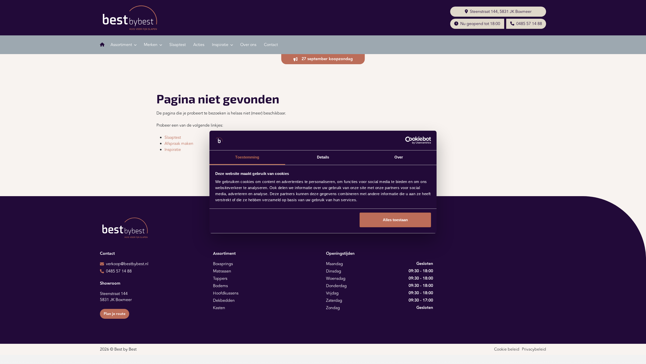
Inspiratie (173, 150)
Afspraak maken (179, 144)
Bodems (220, 286)
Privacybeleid (534, 349)
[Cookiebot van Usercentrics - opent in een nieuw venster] (409, 140)
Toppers (220, 279)
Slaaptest (177, 45)
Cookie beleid (506, 349)
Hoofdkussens (225, 293)
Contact (271, 45)
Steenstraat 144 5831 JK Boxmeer (116, 297)
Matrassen (222, 271)
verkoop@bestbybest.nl (127, 264)
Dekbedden (224, 301)
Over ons (248, 45)
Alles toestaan (395, 220)
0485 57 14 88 (529, 24)
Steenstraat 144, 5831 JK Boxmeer (500, 12)
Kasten (219, 308)
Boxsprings (223, 264)
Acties (198, 45)
